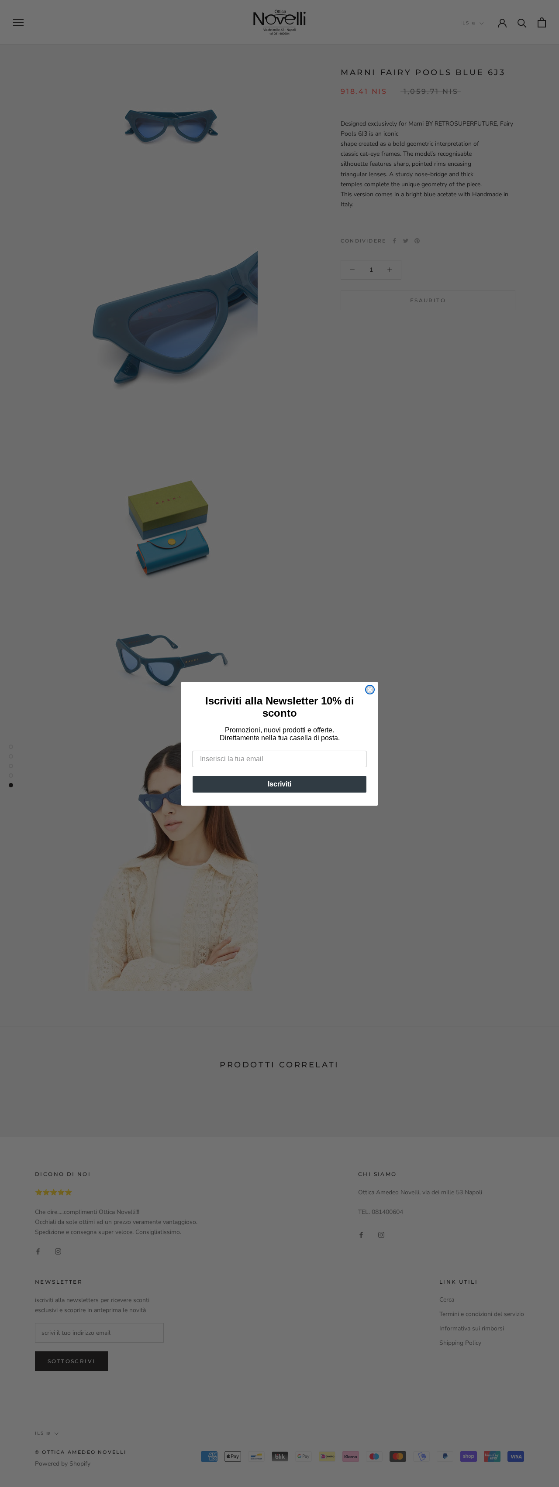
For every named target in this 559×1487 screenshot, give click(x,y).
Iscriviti (279, 784)
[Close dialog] (370, 689)
